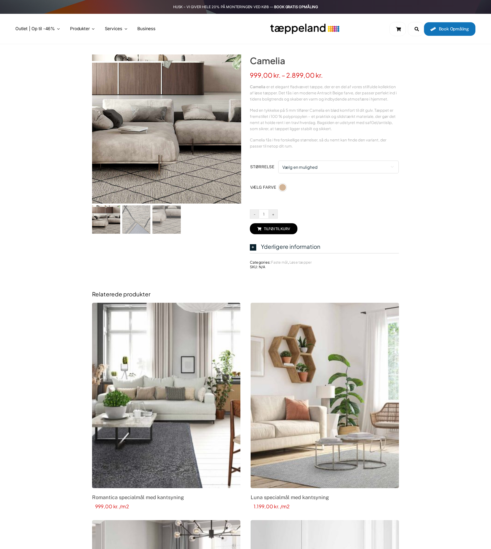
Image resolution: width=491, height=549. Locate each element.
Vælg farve (263, 187)
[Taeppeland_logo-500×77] (305, 25)
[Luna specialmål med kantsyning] (325, 395)
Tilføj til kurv (277, 228)
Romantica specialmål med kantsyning (138, 497)
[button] (324, 247)
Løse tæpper (300, 262)
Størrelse (262, 166)
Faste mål (279, 262)
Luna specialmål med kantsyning (290, 497)
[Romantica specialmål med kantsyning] (166, 395)
